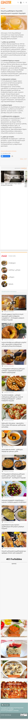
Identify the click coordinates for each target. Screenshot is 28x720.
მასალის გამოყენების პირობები (8, 151)
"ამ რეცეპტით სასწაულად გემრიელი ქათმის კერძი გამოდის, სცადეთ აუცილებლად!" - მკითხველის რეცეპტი (14, 476)
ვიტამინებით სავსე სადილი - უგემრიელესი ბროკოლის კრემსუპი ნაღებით (13, 526)
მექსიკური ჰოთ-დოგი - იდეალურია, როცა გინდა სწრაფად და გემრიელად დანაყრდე (14, 425)
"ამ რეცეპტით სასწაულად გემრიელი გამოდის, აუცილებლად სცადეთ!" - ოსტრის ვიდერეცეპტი (13, 370)
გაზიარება (7, 156)
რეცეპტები (14, 635)
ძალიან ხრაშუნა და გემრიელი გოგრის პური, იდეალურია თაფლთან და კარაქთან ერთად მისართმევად (14, 344)
